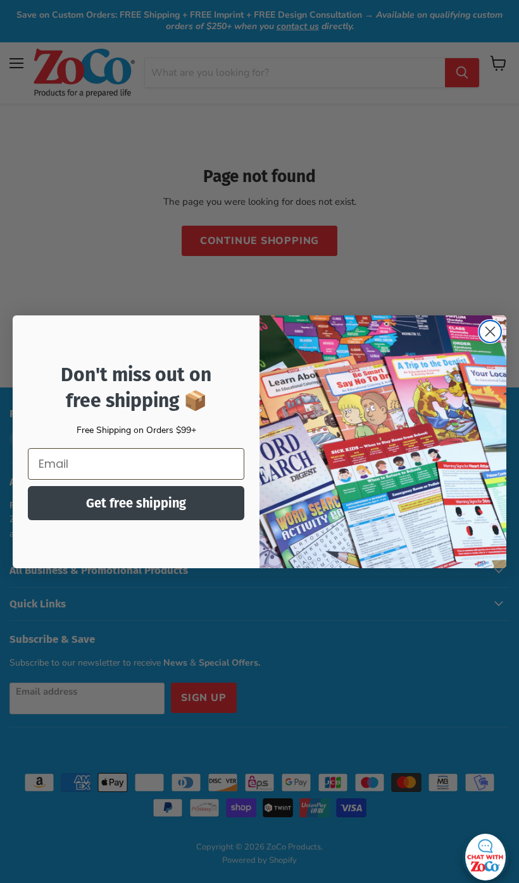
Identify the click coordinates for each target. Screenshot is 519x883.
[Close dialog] (490, 331)
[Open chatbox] (485, 854)
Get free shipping (136, 503)
